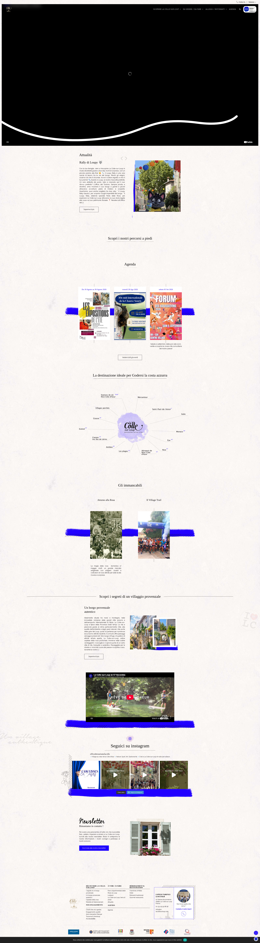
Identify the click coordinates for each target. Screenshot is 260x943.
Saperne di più (89, 216)
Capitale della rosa (92, 900)
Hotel (131, 893)
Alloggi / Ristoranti (215, 9)
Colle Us (242, 2)
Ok (185, 940)
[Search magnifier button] (240, 9)
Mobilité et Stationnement (94, 902)
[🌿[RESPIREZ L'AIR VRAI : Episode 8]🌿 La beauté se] (115, 775)
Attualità (110, 902)
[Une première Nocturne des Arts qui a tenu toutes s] (145, 775)
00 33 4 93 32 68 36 (162, 906)
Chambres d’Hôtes (136, 891)
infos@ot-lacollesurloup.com (162, 910)
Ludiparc (111, 895)
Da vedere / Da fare (192, 9)
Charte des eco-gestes (93, 909)
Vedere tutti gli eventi (130, 357)
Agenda (232, 9)
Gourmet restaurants (136, 897)
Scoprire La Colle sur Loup (166, 9)
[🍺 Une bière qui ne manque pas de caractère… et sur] (86, 775)
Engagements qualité (93, 912)
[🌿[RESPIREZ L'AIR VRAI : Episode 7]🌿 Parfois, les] (174, 775)
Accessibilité (90, 919)
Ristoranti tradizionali (136, 895)
